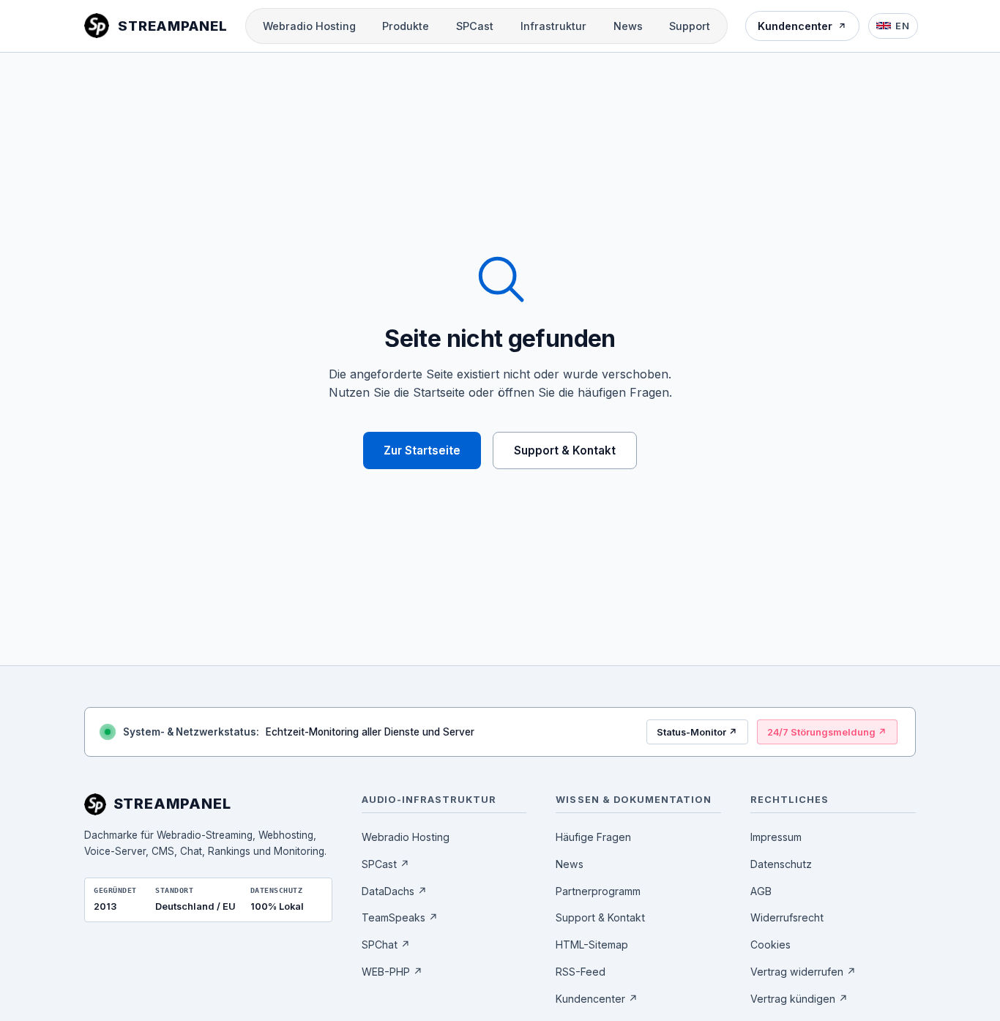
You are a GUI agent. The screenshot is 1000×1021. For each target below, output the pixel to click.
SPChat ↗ (386, 944)
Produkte (405, 26)
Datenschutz (781, 864)
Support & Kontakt (565, 450)
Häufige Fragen (593, 837)
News (628, 26)
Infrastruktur (553, 26)
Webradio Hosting (309, 26)
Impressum (776, 837)
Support (689, 26)
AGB (761, 891)
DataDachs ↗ (394, 891)
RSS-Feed (580, 971)
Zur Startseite (422, 450)
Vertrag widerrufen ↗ (803, 971)
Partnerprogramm (598, 891)
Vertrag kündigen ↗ (799, 998)
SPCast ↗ (385, 864)
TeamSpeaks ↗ (400, 917)
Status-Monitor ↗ (697, 732)
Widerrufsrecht (787, 917)
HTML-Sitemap (592, 944)
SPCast (474, 26)
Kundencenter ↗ (597, 998)
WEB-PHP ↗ (392, 971)
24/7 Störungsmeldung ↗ (827, 732)
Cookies (770, 944)
